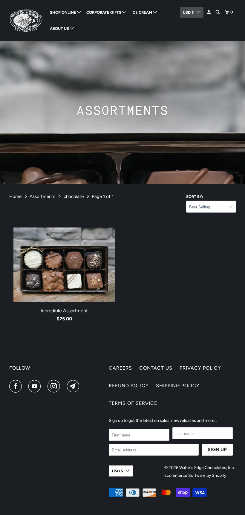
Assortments (42, 196)
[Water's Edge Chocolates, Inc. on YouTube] (35, 386)
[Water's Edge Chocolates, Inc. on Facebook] (16, 386)
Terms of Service (133, 403)
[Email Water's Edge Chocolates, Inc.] (74, 386)
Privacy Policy (200, 368)
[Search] (218, 12)
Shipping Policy (178, 385)
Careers (120, 368)
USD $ (117, 471)
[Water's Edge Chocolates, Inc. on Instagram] (55, 386)
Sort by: (194, 196)
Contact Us (155, 368)
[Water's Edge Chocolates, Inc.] (25, 20)
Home (15, 196)
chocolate (74, 196)
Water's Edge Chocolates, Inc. (207, 467)
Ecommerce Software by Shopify (195, 475)
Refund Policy (129, 385)
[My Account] (209, 12)
